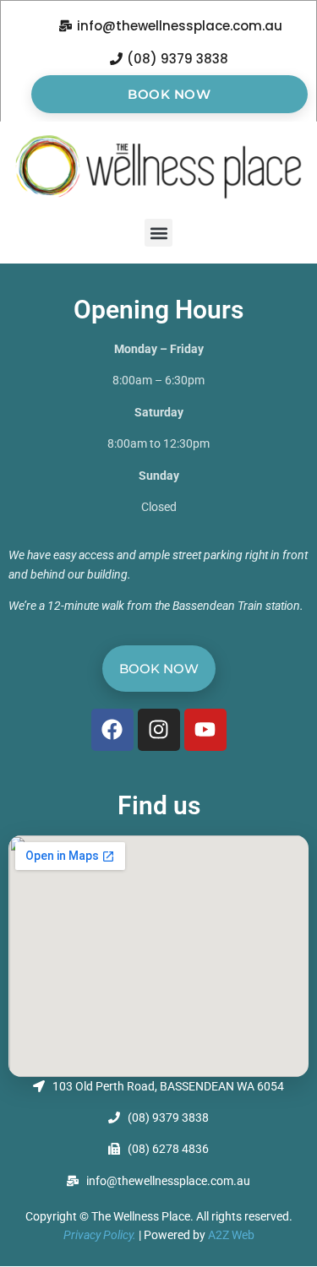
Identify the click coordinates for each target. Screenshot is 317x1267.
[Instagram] (159, 730)
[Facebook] (112, 730)
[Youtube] (205, 730)
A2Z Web (231, 1235)
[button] (158, 233)
